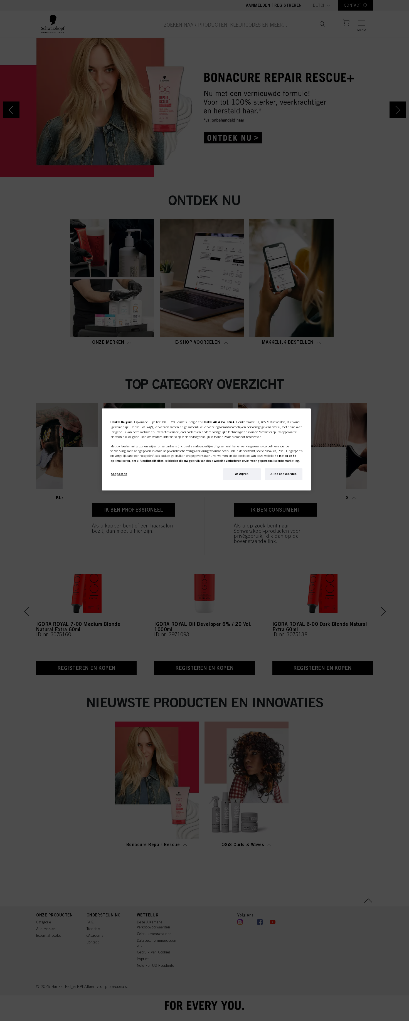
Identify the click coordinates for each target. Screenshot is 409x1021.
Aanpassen (119, 474)
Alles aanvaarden (283, 474)
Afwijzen (242, 474)
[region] (206, 449)
